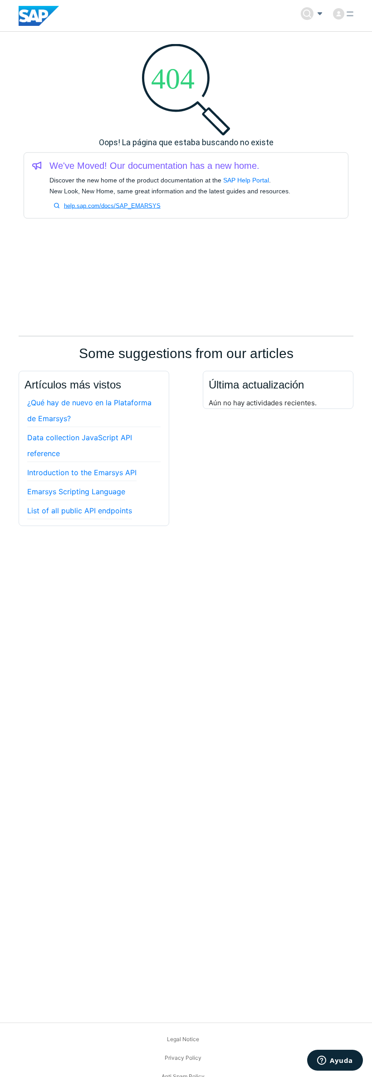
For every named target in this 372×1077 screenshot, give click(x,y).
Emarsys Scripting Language (76, 491)
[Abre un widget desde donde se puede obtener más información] (335, 1061)
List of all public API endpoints (79, 510)
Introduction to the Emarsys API (82, 472)
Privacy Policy (183, 1057)
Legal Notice (183, 1039)
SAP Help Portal (246, 180)
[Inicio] (39, 16)
